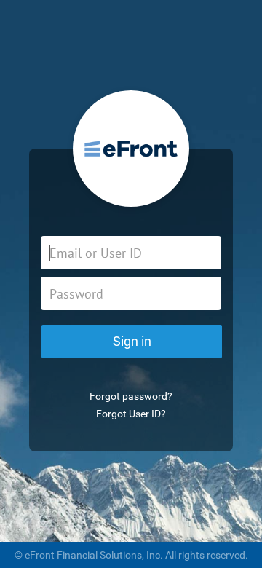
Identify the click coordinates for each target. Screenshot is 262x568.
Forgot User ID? (131, 413)
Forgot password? (131, 396)
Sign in (132, 341)
